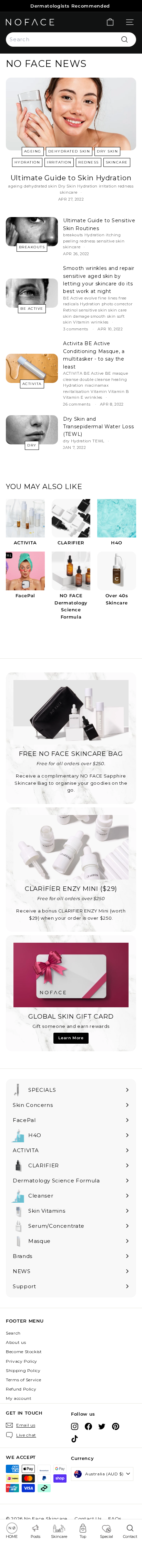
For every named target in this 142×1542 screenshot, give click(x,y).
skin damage (76, 316)
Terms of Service (23, 1379)
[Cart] (110, 22)
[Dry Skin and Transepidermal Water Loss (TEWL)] (32, 429)
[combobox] (71, 39)
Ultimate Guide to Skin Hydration (71, 178)
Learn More (71, 1037)
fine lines (108, 298)
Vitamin (81, 322)
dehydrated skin (69, 151)
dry (32, 445)
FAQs (114, 1518)
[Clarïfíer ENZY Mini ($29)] (71, 847)
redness (88, 162)
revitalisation (76, 391)
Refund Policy (21, 1389)
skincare (117, 162)
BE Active (31, 308)
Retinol (70, 310)
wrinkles (100, 322)
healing (119, 379)
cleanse (71, 379)
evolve (90, 298)
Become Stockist (24, 1351)
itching (113, 235)
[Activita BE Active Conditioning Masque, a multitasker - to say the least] (32, 368)
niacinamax (97, 385)
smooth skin (103, 316)
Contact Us (88, 1518)
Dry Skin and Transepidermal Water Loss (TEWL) (98, 427)
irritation (59, 162)
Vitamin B (118, 391)
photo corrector (117, 304)
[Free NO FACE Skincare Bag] (71, 712)
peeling (71, 241)
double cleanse (95, 379)
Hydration (27, 162)
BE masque (116, 373)
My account (19, 1398)
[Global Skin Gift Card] (71, 975)
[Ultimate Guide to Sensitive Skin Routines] (32, 231)
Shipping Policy (23, 1370)
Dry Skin (107, 151)
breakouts (32, 247)
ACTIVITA (32, 384)
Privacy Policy (21, 1361)
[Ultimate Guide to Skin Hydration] (71, 114)
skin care (117, 310)
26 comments (77, 404)
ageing (32, 151)
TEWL (98, 441)
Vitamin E (73, 397)
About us (16, 1342)
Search (13, 1333)
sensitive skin (111, 241)
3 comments (76, 329)
